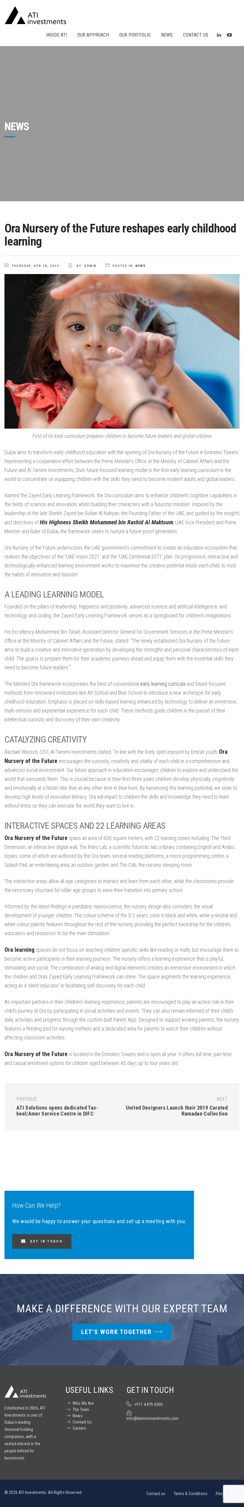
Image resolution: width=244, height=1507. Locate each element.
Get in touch (46, 1241)
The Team (81, 1409)
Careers (79, 1428)
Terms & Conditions (191, 1493)
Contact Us (82, 1422)
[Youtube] (229, 35)
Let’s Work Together (116, 1331)
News (140, 266)
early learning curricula (162, 684)
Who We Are (83, 1403)
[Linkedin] (219, 35)
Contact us (155, 1493)
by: (86, 266)
